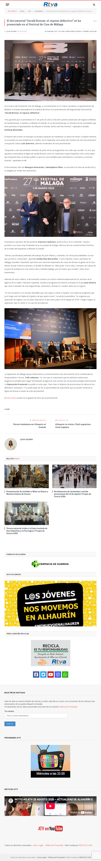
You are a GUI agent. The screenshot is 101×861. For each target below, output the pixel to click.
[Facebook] (36, 674)
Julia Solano (12, 31)
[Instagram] (58, 674)
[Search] (93, 5)
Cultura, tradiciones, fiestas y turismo (73, 31)
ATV (55, 31)
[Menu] (7, 5)
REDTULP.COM (85, 845)
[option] (51, 603)
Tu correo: (9, 711)
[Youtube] (50, 674)
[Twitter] (43, 674)
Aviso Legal (38, 845)
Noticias (93, 31)
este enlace (12, 398)
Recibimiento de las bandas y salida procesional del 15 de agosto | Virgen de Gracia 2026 (72, 494)
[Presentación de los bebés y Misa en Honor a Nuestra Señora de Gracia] (26, 476)
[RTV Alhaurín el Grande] (50, 4)
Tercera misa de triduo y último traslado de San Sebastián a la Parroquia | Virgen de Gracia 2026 (26, 531)
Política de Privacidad (54, 845)
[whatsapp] (65, 674)
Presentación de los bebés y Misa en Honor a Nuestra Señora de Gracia (27, 492)
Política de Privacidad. (68, 706)
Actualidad (49, 31)
